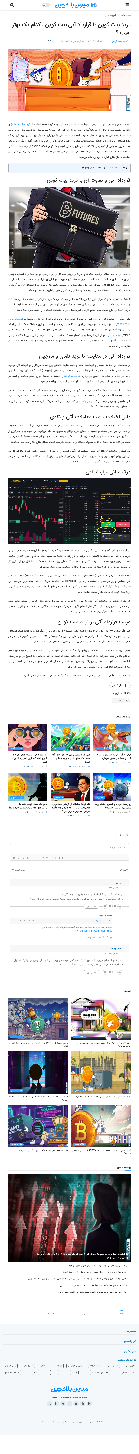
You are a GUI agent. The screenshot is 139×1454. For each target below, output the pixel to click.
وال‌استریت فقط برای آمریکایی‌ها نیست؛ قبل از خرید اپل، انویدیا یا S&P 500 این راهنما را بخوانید (82, 1254)
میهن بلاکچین (125, 15)
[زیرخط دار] (23, 858)
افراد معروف (95, 1365)
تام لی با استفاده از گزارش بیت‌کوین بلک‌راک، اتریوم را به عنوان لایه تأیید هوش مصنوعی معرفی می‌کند (71, 807)
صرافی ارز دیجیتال (75, 1365)
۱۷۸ (25, 766)
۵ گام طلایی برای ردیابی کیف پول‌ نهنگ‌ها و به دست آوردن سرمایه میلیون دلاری (93, 1285)
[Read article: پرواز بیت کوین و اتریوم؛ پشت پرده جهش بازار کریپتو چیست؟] (112, 787)
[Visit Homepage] (76, 5)
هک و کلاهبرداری (11, 1372)
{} (56, 857)
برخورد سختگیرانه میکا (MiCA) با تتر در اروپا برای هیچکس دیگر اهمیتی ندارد (38, 1045)
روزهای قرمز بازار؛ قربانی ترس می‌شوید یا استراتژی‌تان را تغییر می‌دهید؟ (97, 1265)
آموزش (113, 15)
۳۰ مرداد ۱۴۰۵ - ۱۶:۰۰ (80, 766)
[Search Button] (12, 5)
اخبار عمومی (58, 797)
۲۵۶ (108, 1258)
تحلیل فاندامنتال (102, 748)
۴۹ (68, 816)
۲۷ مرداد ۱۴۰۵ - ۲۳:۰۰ (38, 812)
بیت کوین (118, 701)
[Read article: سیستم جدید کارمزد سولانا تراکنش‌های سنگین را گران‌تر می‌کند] (38, 1126)
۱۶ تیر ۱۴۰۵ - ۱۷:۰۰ (119, 1258)
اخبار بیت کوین (59, 748)
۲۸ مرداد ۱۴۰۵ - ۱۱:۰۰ (80, 816)
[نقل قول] (42, 858)
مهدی (96, 921)
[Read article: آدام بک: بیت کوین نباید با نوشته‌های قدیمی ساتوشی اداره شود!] (27, 787)
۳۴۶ (110, 812)
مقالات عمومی (79, 1037)
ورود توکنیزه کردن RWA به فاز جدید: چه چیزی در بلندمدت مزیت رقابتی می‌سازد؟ (103, 1045)
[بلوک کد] (47, 858)
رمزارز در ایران (10, 1365)
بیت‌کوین (43, 1365)
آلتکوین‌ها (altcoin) (22, 124)
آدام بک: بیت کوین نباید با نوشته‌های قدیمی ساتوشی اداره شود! (28, 806)
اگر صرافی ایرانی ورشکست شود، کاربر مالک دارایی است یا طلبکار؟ (103, 1096)
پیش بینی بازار (129, 1372)
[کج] (18, 858)
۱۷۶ (110, 763)
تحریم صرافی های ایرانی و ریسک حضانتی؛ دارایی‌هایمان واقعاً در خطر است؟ (95, 1272)
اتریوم (74, 1372)
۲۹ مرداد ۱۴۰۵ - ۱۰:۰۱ (123, 812)
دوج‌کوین (58, 1365)
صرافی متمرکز (79, 1090)
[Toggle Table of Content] (123, 168)
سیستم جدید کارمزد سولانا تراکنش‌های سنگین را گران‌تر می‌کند (42, 1150)
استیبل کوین (28, 1365)
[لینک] (52, 858)
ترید (105, 15)
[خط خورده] (28, 858)
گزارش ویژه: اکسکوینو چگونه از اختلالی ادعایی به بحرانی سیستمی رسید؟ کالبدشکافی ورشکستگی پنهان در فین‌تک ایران (77, 1278)
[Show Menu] (127, 5)
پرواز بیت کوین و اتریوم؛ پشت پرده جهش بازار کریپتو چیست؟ (113, 806)
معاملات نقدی (69, 376)
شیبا (35, 1372)
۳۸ (25, 812)
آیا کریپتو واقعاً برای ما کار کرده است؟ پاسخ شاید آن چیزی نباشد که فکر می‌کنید (38, 1098)
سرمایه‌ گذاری (112, 1365)
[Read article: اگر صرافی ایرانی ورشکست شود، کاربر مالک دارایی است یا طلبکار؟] (101, 1072)
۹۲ (68, 766)
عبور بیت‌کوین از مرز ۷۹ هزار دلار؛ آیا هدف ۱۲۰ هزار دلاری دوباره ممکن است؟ (71, 758)
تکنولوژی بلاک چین (100, 1372)
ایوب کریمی (116, 41)
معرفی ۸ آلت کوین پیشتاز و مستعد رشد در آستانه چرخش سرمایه (113, 756)
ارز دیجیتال (114, 335)
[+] (61, 857)
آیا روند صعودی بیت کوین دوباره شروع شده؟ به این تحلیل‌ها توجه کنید (29, 758)
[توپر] (14, 858)
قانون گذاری (130, 1365)
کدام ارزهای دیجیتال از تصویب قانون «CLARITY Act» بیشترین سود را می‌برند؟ (101, 1152)
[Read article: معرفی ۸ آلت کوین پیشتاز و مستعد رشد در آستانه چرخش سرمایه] (112, 737)
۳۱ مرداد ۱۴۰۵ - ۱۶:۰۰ (123, 763)
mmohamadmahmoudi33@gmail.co (92, 931)
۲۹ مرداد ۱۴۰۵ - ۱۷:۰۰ (38, 766)
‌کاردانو (54, 1372)
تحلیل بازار (100, 797)
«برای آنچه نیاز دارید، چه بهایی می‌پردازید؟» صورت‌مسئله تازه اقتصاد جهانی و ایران (92, 1292)
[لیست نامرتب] (37, 858)
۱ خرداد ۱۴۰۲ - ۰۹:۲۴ (94, 41)
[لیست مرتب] (33, 858)
